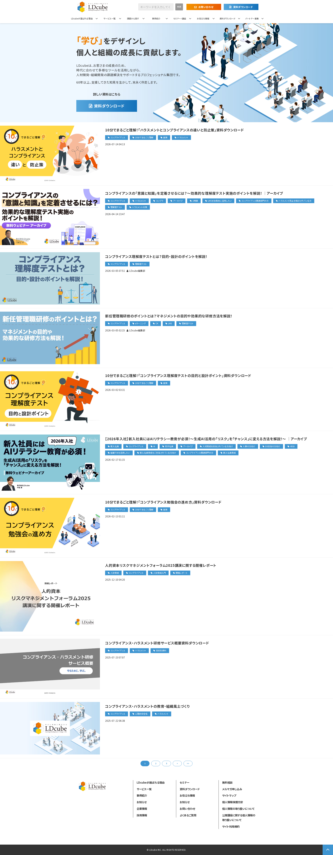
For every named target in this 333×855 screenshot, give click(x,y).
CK (157, 323)
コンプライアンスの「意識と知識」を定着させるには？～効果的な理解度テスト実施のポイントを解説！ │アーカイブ (194, 193)
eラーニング (140, 323)
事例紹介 (156, 18)
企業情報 (142, 808)
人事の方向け (249, 446)
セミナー (184, 782)
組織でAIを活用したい (120, 452)
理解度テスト (116, 207)
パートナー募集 (252, 18)
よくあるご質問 (188, 815)
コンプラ (159, 200)
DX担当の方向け (272, 446)
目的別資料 (161, 650)
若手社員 (169, 446)
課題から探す (133, 18)
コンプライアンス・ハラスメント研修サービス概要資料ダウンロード (157, 642)
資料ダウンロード (243, 7)
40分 (292, 446)
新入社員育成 (229, 452)
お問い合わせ (205, 7)
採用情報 (142, 815)
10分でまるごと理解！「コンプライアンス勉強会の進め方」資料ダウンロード (163, 502)
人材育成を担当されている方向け (218, 446)
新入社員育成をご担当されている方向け (158, 452)
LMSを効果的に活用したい (220, 200)
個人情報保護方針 (232, 802)
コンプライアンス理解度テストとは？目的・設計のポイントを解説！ (156, 256)
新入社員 (114, 446)
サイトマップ (229, 795)
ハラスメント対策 (139, 207)
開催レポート (181, 572)
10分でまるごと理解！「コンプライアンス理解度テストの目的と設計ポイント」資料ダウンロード (178, 375)
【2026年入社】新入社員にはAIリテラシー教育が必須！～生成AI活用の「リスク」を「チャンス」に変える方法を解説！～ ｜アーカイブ (206, 438)
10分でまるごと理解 (144, 137)
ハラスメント (182, 137)
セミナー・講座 (179, 18)
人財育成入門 (159, 572)
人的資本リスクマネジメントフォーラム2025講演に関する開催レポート (160, 565)
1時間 (195, 200)
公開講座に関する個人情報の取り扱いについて (238, 817)
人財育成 (114, 572)
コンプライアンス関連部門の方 (255, 200)
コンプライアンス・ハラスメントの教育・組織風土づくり (147, 706)
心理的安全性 (141, 713)
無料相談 (227, 782)
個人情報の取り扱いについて (238, 808)
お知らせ (142, 802)
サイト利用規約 (231, 826)
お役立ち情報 (203, 18)
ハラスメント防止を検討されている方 (295, 200)
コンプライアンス (117, 137)
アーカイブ (178, 200)
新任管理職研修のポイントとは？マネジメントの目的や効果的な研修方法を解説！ (168, 315)
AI (154, 446)
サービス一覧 (110, 18)
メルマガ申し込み (232, 789)
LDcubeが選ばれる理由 (82, 18)
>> (188, 763)
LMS (170, 323)
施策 (165, 137)
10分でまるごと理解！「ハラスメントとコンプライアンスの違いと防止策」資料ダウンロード (174, 129)
